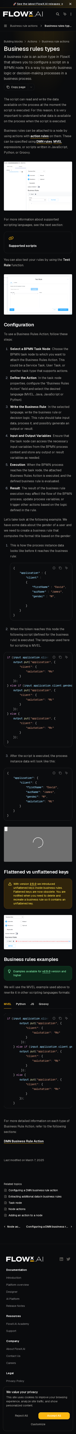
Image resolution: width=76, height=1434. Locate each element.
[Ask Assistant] (66, 567)
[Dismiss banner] (70, 3)
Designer (12, 1292)
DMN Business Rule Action (24, 1141)
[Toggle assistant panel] (65, 14)
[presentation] (41, 591)
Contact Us (13, 1356)
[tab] (7, 1003)
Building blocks (13, 41)
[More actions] (71, 14)
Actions (32, 41)
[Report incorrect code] (54, 567)
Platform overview (17, 1284)
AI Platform (12, 1299)
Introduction (13, 1277)
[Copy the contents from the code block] (60, 567)
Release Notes (15, 1306)
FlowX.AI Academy (17, 1324)
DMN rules (44, 141)
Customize (38, 1424)
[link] (38, 242)
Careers (11, 1363)
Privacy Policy (15, 1381)
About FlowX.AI (15, 1349)
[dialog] (38, 1409)
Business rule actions (55, 41)
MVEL (57, 141)
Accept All (54, 1415)
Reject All (21, 1415)
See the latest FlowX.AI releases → (40, 4)
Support (11, 1331)
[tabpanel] (38, 1063)
